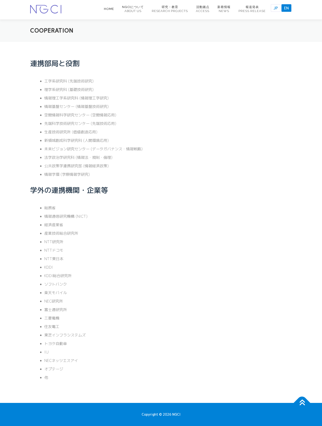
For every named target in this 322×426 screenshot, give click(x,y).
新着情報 (224, 9)
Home (109, 9)
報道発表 (252, 9)
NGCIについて (133, 9)
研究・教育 (170, 9)
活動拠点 (202, 9)
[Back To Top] (302, 403)
